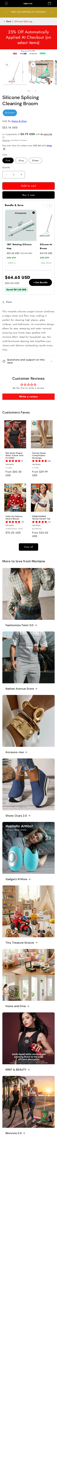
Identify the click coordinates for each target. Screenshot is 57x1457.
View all (28, 547)
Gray (21, 160)
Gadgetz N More (16, 879)
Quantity (6, 167)
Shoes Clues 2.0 (16, 815)
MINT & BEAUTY (16, 1069)
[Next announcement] (51, 12)
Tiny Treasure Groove (20, 942)
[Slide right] (35, 90)
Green (35, 160)
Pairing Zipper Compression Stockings (39, 455)
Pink (8, 160)
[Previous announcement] (5, 12)
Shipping (6, 140)
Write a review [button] (28, 396)
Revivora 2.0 (14, 1133)
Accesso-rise (15, 752)
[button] (6, 3)
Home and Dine (16, 1006)
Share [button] (9, 301)
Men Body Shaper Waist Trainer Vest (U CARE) (15, 455)
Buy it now (28, 195)
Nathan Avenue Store (20, 688)
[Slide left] (21, 90)
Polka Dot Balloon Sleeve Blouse (14, 517)
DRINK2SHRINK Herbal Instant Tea (41, 517)
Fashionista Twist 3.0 (20, 625)
